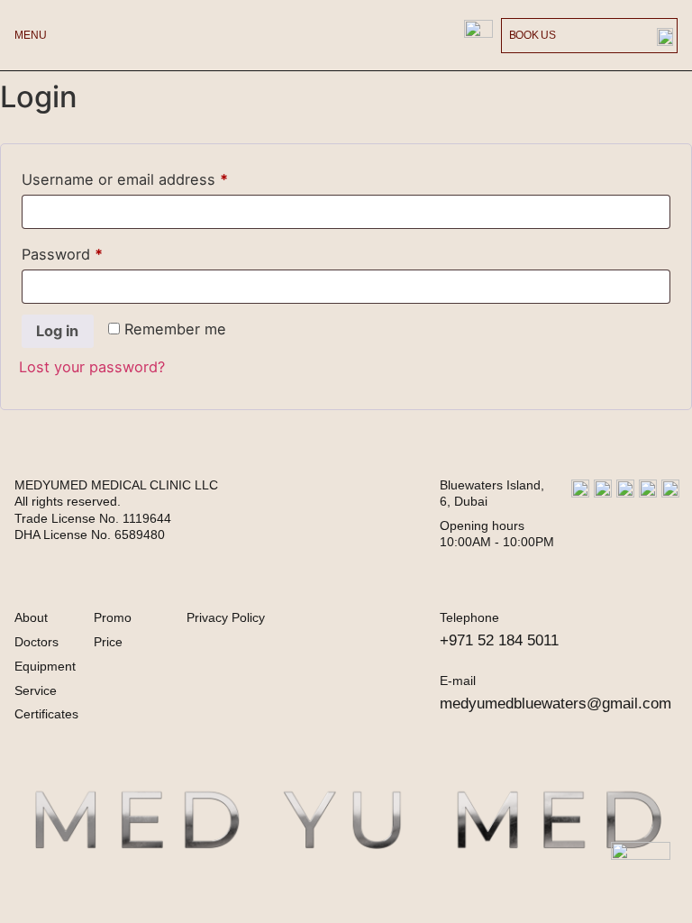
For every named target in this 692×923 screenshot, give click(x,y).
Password (93, 251)
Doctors (36, 642)
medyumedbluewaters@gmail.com (555, 703)
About (31, 617)
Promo (113, 617)
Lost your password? (92, 367)
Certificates (46, 714)
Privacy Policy (226, 617)
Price (108, 642)
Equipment (45, 666)
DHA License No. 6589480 (89, 534)
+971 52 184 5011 (499, 640)
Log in (57, 331)
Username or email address (155, 176)
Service (35, 690)
